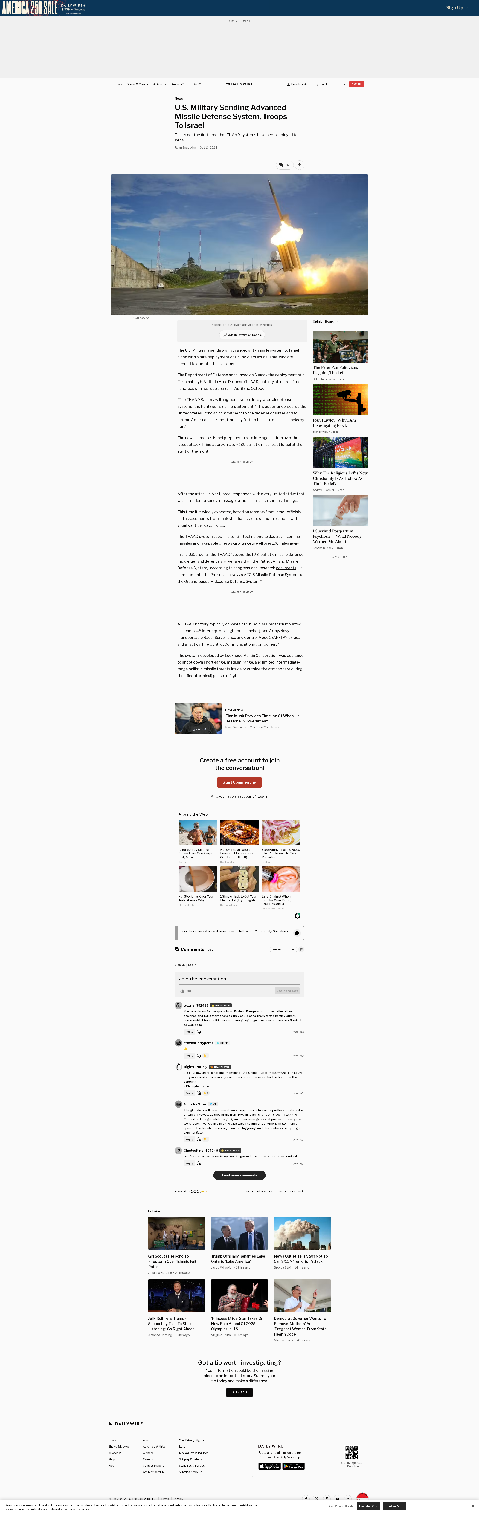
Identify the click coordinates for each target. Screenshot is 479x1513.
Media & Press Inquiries (193, 1452)
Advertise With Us (154, 1446)
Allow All (394, 1505)
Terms (165, 1498)
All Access (159, 84)
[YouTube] (337, 1499)
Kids (111, 1465)
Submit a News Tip (190, 1472)
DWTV (197, 84)
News (118, 84)
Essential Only (368, 1505)
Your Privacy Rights (191, 1440)
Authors (148, 1452)
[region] (239, 1506)
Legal (182, 1446)
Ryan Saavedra (185, 147)
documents (286, 568)
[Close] (473, 1506)
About (147, 1440)
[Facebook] (306, 1499)
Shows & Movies (137, 84)
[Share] (299, 165)
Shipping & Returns (191, 1459)
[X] (316, 1499)
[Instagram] (327, 1499)
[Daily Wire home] (239, 84)
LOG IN (341, 84)
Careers (148, 1459)
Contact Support (153, 1465)
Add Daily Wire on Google (245, 334)
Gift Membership (153, 1472)
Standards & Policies (192, 1465)
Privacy (178, 1498)
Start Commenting (239, 782)
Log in (263, 796)
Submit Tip (239, 1392)
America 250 (179, 84)
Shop (112, 1459)
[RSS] (348, 1499)
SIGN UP (356, 84)
